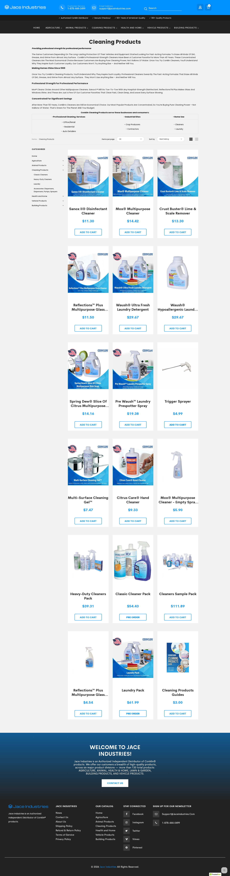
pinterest (137, 847)
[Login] (201, 7)
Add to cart (88, 232)
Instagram (138, 822)
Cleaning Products (46, 139)
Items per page (108, 139)
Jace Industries (108, 866)
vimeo (135, 839)
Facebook (137, 814)
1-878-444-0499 (76, 8)
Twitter (136, 830)
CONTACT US (115, 783)
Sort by (152, 139)
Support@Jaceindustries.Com (178, 814)
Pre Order (133, 617)
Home (34, 139)
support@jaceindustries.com (115, 8)
